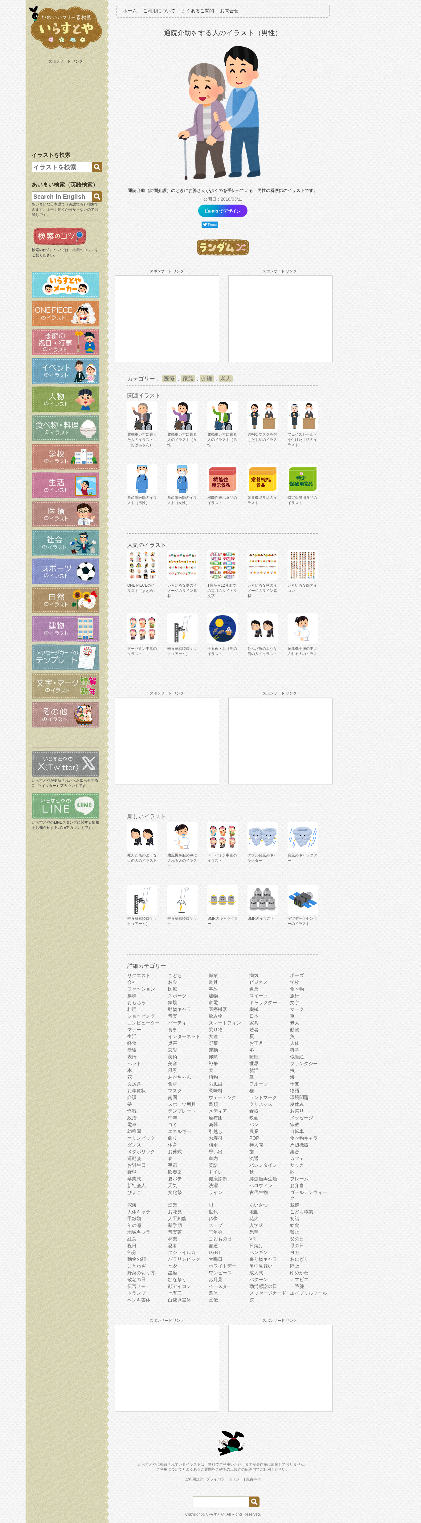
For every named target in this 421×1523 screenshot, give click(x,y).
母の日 (297, 1245)
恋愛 (172, 1050)
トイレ (216, 1172)
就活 (254, 1070)
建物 (213, 995)
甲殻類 (134, 1218)
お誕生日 (136, 1165)
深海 (132, 1204)
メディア (218, 1111)
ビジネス (258, 982)
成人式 (256, 1272)
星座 (172, 1272)
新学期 (175, 1225)
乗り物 (216, 1029)
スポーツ (177, 995)
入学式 (256, 1225)
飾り (172, 1138)
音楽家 (175, 1232)
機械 (254, 1009)
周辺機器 (299, 1144)
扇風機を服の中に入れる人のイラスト (302, 653)
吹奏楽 (175, 1172)
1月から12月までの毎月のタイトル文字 (222, 590)
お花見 (175, 1211)
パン (254, 1124)
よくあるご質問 (198, 10)
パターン (258, 1279)
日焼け (256, 1245)
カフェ (297, 1158)
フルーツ (258, 1083)
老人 (225, 379)
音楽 (172, 1016)
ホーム (130, 10)
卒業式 (134, 1178)
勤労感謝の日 (263, 1286)
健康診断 (218, 1178)
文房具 (134, 1083)
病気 (254, 975)
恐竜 (254, 1232)
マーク (297, 1009)
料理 (132, 1009)
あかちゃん (179, 1077)
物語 (294, 1090)
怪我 (132, 1111)
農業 (254, 1131)
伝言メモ (136, 1286)
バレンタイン (263, 1165)
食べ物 (297, 989)
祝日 (132, 1245)
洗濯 (213, 1185)
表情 (132, 1056)
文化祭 (175, 1192)
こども (175, 975)
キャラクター (263, 1002)
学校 (294, 982)
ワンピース (220, 1272)
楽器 (213, 1124)
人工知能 (177, 1218)
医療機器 (218, 1009)
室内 (213, 1158)
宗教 (294, 1124)
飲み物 (216, 1016)
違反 (254, 989)
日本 (254, 1016)
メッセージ (301, 1117)
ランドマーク (263, 1097)
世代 (213, 1211)
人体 (294, 1043)
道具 (213, 982)
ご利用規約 (194, 1479)
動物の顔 (136, 1259)
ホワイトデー (222, 1265)
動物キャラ (179, 1009)
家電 (213, 1002)
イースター (220, 1286)
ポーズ (297, 975)
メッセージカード (267, 1293)
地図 (254, 1211)
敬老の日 (136, 1279)
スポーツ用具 (182, 1104)
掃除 (213, 1056)
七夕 (172, 1265)
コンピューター (143, 1022)
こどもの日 (220, 1238)
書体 (213, 1293)
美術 (172, 1056)
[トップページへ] (66, 49)
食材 (172, 1083)
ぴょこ (134, 1192)
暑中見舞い (260, 1265)
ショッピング (141, 1016)
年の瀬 (134, 1225)
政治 (132, 1117)
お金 (172, 982)
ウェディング (222, 1097)
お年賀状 (136, 1090)
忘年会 (216, 1232)
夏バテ (175, 1178)
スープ (216, 1225)
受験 (132, 1050)
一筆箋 (297, 1286)
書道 (213, 1245)
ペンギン (258, 1252)
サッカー (299, 1165)
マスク (175, 1090)
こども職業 (301, 1211)
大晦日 (216, 1259)
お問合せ (229, 10)
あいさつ (258, 1204)
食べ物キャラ (304, 1138)
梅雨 (213, 1144)
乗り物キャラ (263, 1259)
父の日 (297, 1238)
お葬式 (175, 1151)
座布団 (216, 1117)
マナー (134, 1029)
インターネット (184, 1036)
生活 (132, 1036)
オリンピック (141, 1138)
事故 (213, 989)
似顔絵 (297, 1056)
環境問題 (299, 1097)
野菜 (213, 1043)
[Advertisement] (66, 104)
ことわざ (136, 1265)
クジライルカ (182, 1252)
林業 (172, 1238)
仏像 (213, 1218)
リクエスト (138, 975)
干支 (294, 1083)
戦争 (213, 1063)
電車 (132, 1124)
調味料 (216, 1090)
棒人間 (256, 1144)
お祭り (297, 1111)
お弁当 (297, 1185)
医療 (169, 379)
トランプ (136, 1293)
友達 (213, 1036)
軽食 (132, 1043)
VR (252, 1238)
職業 (213, 975)
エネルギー (179, 1131)
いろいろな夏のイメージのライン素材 (182, 590)
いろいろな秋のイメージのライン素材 (262, 590)
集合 (294, 1151)
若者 (254, 1029)
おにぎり (299, 1259)
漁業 (172, 1204)
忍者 (172, 1245)
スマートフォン (225, 1022)
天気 (172, 1185)
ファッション (141, 989)
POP (254, 1138)
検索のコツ (81, 250)
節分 (132, 1252)
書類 (213, 1104)
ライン (216, 1192)
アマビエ (299, 1279)
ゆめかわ (299, 1272)
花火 (254, 1218)
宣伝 (213, 1299)
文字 (294, 1002)
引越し (216, 1131)
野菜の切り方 (141, 1272)
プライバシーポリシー (224, 1479)
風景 (172, 1070)
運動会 (134, 1158)
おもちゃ (136, 1002)
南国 (172, 1097)
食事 (172, 1029)
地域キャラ (138, 1232)
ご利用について (159, 10)
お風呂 (216, 1083)
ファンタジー (304, 1063)
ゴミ (172, 1124)
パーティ (177, 1022)
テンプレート (182, 1111)
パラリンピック (184, 1259)
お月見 (216, 1279)
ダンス (134, 1144)
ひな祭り (177, 1279)
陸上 (294, 1265)
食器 (254, 1111)
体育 (172, 1144)
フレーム (299, 1178)
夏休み (297, 1104)
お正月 (256, 1043)
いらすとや (215, 1514)
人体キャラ (138, 1211)
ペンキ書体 (138, 1299)
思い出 (216, 1151)
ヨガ (294, 1252)
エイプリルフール (308, 1293)
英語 (213, 1165)
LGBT (215, 1252)
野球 (132, 1172)
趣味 (132, 995)
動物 (294, 1029)
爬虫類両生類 (263, 1178)
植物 (213, 1077)
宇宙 (172, 1165)
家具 (254, 1022)
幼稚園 (134, 1131)
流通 (254, 1158)
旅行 (294, 995)
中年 (172, 1117)
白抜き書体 (179, 1299)
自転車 (297, 1131)
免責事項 (253, 1479)
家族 (188, 379)
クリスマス (260, 1104)
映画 (254, 1117)
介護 (206, 379)
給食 (294, 1225)
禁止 (294, 1232)
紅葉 (132, 1238)
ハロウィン (260, 1185)
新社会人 (136, 1185)
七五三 (175, 1293)
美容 (172, 1063)
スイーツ (258, 995)
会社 (132, 982)
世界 (254, 1063)
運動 (213, 1050)
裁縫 (294, 1204)
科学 (294, 1050)
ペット (134, 1063)
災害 (172, 1043)
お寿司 (216, 1138)
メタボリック (141, 1151)
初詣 (294, 1218)
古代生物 (258, 1192)
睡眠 (254, 1056)
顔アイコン (179, 1286)
